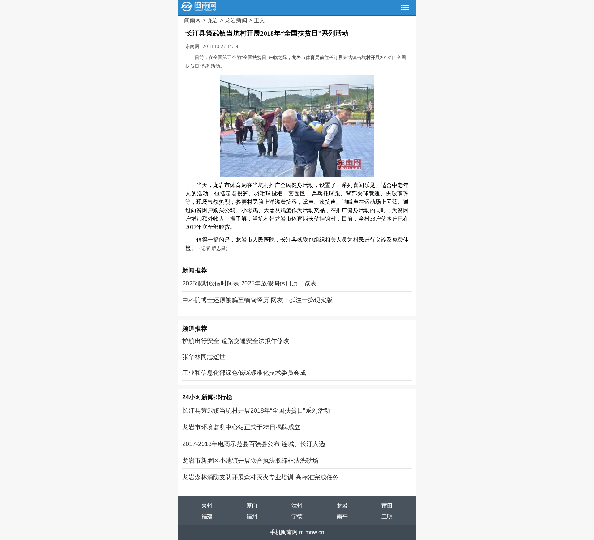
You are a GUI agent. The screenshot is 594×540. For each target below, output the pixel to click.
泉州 (207, 506)
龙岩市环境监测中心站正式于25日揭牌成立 (241, 427)
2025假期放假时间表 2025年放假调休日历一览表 (249, 283)
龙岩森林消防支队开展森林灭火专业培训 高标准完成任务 (260, 477)
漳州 (297, 506)
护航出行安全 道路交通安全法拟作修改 (235, 340)
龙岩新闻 (237, 20)
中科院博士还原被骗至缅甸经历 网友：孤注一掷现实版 (257, 300)
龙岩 (213, 20)
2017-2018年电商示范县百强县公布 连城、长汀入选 (253, 443)
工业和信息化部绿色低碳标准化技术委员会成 (244, 372)
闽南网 (193, 20)
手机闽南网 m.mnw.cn (297, 532)
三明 (387, 516)
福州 (251, 516)
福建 (207, 516)
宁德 (297, 516)
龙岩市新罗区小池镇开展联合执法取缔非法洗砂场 (250, 460)
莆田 (387, 506)
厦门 (251, 506)
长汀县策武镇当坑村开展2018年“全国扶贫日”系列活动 (256, 410)
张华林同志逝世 (204, 357)
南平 (342, 516)
